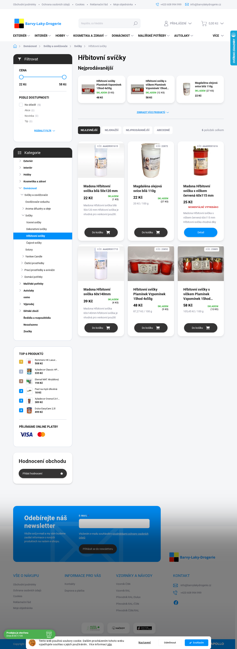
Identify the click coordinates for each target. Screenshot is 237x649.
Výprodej (29, 304)
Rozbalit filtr (42, 130)
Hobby (27, 174)
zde (109, 644)
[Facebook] (176, 602)
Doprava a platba (74, 590)
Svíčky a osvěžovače (36, 194)
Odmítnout (170, 642)
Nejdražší (111, 130)
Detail (201, 232)
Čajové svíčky (34, 242)
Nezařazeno (31, 324)
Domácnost (30, 188)
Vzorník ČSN (123, 583)
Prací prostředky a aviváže (39, 270)
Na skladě (32, 104)
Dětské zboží (31, 310)
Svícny (29, 249)
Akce (29, 110)
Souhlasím (198, 642)
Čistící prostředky (34, 263)
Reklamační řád (99, 4)
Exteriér (28, 161)
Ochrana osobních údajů (56, 4)
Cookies (79, 4)
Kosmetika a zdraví (35, 181)
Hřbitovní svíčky (35, 235)
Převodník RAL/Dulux (128, 597)
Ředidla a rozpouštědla (37, 317)
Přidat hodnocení (32, 473)
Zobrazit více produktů (151, 112)
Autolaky (29, 290)
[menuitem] (22, 35)
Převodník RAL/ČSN (127, 603)
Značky (28, 331)
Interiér (28, 167)
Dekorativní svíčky (36, 229)
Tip (28, 121)
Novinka (31, 115)
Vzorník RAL (123, 590)
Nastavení (144, 643)
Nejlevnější (89, 130)
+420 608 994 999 (191, 592)
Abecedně (163, 130)
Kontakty (70, 583)
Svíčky (29, 215)
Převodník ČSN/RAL (127, 610)
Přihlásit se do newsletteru (98, 548)
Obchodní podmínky (24, 4)
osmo (27, 297)
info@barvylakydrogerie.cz (196, 585)
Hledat (135, 23)
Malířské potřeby (33, 283)
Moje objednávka (123, 4)
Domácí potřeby (33, 276)
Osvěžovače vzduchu (37, 201)
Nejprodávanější (137, 130)
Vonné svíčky (33, 222)
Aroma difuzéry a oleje (38, 208)
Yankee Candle (33, 256)
